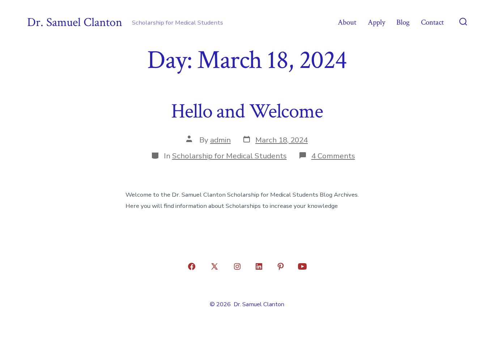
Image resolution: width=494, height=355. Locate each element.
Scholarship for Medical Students (229, 156)
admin (220, 140)
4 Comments (333, 156)
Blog (403, 22)
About (347, 22)
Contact (432, 22)
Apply (376, 22)
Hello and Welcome (247, 111)
